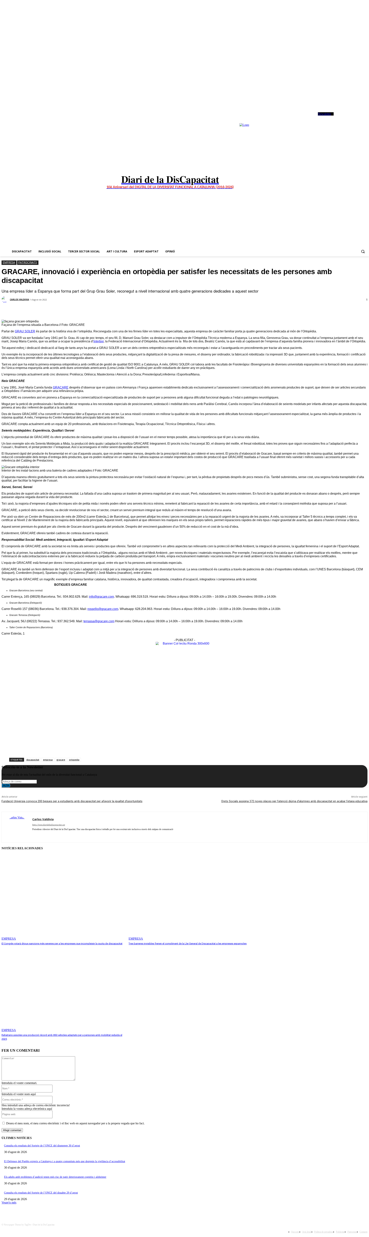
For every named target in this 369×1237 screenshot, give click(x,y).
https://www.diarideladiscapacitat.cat (48, 825)
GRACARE (60, 387)
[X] (350, 117)
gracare (61, 759)
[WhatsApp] (355, 117)
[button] (362, 251)
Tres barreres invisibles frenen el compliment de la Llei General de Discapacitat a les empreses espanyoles (188, 943)
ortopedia (74, 759)
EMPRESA (9, 262)
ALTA (6, 785)
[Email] (82, 310)
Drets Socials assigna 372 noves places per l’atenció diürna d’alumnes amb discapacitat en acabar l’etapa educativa (294, 801)
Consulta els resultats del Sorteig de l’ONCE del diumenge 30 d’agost (42, 1145)
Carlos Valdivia (19, 299)
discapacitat (32, 759)
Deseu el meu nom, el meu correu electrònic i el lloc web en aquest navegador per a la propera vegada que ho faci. (75, 1123)
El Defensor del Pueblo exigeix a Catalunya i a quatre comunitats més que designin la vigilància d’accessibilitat (64, 1161)
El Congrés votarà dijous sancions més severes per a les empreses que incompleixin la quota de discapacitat (62, 943)
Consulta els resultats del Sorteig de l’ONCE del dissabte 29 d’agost (41, 1192)
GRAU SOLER (25, 331)
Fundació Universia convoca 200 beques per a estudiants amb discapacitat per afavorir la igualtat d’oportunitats (72, 801)
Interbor (98, 341)
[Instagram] (345, 117)
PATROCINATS (27, 262)
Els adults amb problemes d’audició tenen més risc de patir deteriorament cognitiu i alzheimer (55, 1176)
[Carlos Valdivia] (5, 299)
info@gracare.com (101, 596)
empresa (48, 759)
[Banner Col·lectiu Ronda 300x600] (184, 643)
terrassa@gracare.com (98, 621)
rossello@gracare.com (102, 609)
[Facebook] (339, 117)
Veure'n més (9, 1202)
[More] (96, 310)
